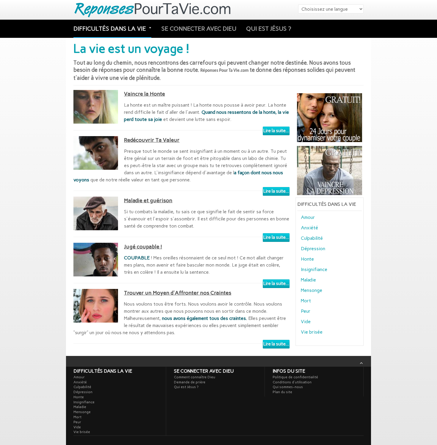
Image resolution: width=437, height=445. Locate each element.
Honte (307, 259)
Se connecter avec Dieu (198, 28)
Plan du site (282, 392)
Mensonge (311, 290)
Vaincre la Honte (144, 94)
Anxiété (309, 228)
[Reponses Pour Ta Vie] (153, 9)
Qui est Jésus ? (268, 28)
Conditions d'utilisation (292, 382)
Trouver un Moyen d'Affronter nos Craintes (177, 293)
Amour (308, 217)
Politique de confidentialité (295, 377)
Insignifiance (314, 269)
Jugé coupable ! (143, 246)
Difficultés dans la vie (110, 28)
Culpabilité (312, 238)
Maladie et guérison (148, 200)
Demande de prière (189, 382)
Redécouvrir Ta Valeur (152, 140)
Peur (305, 311)
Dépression (313, 248)
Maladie (308, 280)
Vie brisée (312, 332)
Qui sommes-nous (288, 387)
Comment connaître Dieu (194, 377)
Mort (306, 301)
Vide (306, 321)
